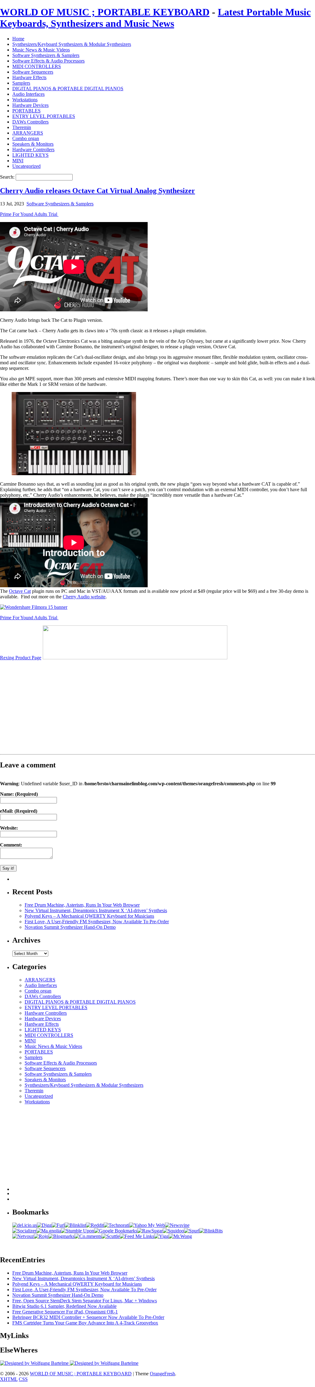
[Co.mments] (88, 1236)
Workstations (25, 99)
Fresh (169, 1373)
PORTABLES (26, 110)
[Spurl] (191, 1230)
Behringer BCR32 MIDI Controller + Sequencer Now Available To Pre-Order (88, 1317)
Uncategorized (26, 166)
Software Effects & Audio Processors (48, 60)
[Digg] (44, 1225)
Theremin (21, 127)
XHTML (9, 1379)
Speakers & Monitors (33, 144)
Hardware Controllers (33, 149)
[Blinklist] (75, 1225)
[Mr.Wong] (180, 1236)
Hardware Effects (29, 77)
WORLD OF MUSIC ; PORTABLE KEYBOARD (104, 12)
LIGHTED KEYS (30, 155)
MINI (17, 160)
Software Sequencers (32, 72)
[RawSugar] (150, 1230)
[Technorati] (116, 1225)
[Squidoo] (173, 1230)
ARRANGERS (27, 132)
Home (18, 38)
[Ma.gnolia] (48, 1230)
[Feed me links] (137, 1236)
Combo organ (25, 138)
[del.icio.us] (24, 1225)
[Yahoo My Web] (147, 1225)
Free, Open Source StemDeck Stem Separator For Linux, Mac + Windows (84, 1300)
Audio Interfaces (28, 94)
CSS (23, 1379)
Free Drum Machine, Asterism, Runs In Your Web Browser (82, 905)
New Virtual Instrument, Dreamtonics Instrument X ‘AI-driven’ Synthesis (96, 910)
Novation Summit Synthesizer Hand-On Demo (70, 927)
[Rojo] (41, 1236)
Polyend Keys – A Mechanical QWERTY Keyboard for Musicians (89, 916)
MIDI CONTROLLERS (36, 66)
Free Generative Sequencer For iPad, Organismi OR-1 (65, 1311)
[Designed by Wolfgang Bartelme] (104, 1363)
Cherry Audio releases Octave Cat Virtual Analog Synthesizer (97, 191)
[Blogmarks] (61, 1236)
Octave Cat (20, 591)
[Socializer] (24, 1230)
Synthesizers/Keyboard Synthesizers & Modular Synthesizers (71, 44)
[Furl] (58, 1225)
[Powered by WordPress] (35, 1363)
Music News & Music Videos (41, 49)
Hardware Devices (30, 105)
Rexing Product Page (20, 657)
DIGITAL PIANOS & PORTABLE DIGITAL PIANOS (67, 88)
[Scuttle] (111, 1236)
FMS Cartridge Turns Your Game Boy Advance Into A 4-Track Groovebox (85, 1322)
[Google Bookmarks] (115, 1230)
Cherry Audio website (84, 596)
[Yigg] (161, 1236)
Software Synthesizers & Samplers (45, 55)
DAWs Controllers (30, 121)
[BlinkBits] (211, 1230)
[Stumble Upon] (77, 1230)
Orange (157, 1373)
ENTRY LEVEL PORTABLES (43, 116)
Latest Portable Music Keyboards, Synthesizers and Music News (155, 17)
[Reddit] (95, 1225)
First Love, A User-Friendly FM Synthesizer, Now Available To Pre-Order (97, 921)
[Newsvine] (177, 1225)
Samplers (21, 83)
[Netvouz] (23, 1236)
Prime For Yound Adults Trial (29, 214)
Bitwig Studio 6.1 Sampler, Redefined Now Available (64, 1306)
